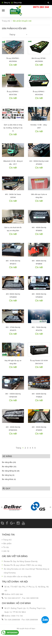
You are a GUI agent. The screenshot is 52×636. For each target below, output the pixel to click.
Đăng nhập (18, 2)
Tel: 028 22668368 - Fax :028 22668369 (21, 619)
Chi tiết (13, 64)
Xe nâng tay (8, 475)
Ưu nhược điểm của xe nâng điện (17, 576)
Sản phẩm (7, 543)
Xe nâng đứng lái (10, 470)
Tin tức (6, 547)
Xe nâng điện (9, 466)
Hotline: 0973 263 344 (13, 594)
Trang (18, 447)
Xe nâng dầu (9, 462)
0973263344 (12, 632)
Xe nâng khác (9, 479)
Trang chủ (7, 539)
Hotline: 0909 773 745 (13, 615)
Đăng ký (7, 2)
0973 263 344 (41, 7)
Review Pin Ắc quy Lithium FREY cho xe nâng (23, 565)
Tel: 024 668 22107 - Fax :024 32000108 (21, 598)
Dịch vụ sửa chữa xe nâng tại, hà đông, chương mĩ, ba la (13, 128)
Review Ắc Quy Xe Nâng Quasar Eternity (20, 561)
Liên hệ (6, 551)
